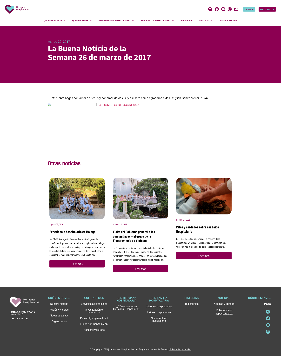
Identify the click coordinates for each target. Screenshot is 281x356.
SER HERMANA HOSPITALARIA (114, 20)
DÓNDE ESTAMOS (228, 20)
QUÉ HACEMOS (80, 20)
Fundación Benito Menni (94, 324)
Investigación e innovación (94, 311)
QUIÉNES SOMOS (53, 20)
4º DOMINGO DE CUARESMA (119, 105)
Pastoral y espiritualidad (94, 318)
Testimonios (192, 303)
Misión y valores (59, 309)
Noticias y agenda (224, 303)
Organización (59, 321)
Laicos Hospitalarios (159, 312)
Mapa (267, 303)
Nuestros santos (59, 315)
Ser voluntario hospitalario (159, 319)
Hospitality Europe (94, 330)
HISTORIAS (186, 20)
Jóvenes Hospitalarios (159, 306)
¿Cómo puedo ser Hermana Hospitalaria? (126, 307)
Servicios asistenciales (94, 303)
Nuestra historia (59, 303)
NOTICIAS (204, 20)
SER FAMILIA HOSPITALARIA (155, 20)
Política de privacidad (180, 349)
